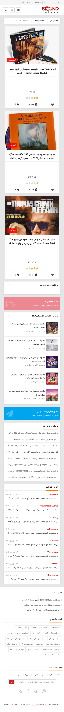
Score (19, 628)
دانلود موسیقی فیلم (37, 638)
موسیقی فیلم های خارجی (50, 649)
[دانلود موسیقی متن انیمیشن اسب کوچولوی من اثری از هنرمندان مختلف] (52, 361)
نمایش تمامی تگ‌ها (52, 655)
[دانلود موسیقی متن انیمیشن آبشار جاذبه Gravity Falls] (52, 328)
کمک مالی (37, 2)
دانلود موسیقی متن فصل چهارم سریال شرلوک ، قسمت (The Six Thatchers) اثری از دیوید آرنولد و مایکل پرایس (32, 458)
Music (33, 628)
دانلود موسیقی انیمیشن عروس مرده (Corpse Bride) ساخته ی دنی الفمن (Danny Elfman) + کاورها (32, 471)
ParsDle (14, 704)
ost (26, 628)
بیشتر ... (9, 285)
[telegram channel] (36, 691)
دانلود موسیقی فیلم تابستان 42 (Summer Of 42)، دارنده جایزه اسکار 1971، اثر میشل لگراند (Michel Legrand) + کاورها (32, 156)
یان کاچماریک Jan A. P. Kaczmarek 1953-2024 (41, 600)
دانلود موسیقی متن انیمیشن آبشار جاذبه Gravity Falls (36, 439)
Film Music (55, 628)
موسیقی (39, 644)
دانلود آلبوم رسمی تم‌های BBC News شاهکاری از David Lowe (26, 544)
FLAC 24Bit (43, 628)
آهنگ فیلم (36, 633)
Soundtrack (55, 633)
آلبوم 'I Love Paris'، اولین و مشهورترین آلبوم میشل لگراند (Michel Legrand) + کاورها (32, 71)
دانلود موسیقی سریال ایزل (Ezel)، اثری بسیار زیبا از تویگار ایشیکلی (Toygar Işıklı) (32, 477)
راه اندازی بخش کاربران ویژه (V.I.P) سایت (43, 610)
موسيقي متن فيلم (53, 644)
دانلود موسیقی (54, 638)
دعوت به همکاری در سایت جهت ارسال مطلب (42, 605)
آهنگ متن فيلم (22, 633)
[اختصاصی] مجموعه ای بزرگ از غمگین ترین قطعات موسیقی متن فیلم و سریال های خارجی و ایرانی (32, 464)
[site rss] (20, 691)
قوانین (46, 2)
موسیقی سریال (27, 644)
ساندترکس (54, 20)
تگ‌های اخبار (39, 20)
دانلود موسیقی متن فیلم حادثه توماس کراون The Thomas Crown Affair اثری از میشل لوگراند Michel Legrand (32, 241)
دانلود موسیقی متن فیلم (16, 638)
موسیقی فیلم (12, 644)
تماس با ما (26, 2)
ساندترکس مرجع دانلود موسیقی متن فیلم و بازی (50, 10)
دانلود (10, 633)
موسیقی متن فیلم (17, 649)
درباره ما (56, 2)
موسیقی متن (33, 649)
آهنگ (45, 633)
